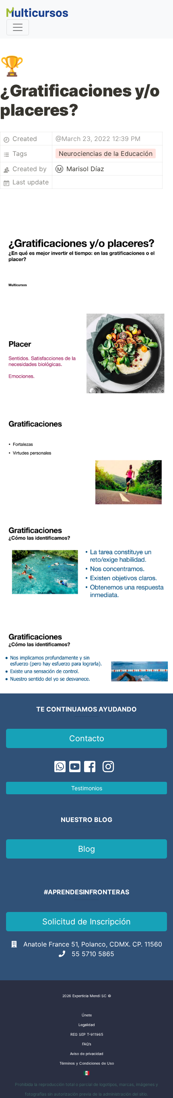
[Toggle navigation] (17, 27)
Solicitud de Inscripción (86, 921)
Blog (86, 849)
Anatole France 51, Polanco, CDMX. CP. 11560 (92, 944)
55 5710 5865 (93, 954)
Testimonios (86, 788)
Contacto (86, 738)
